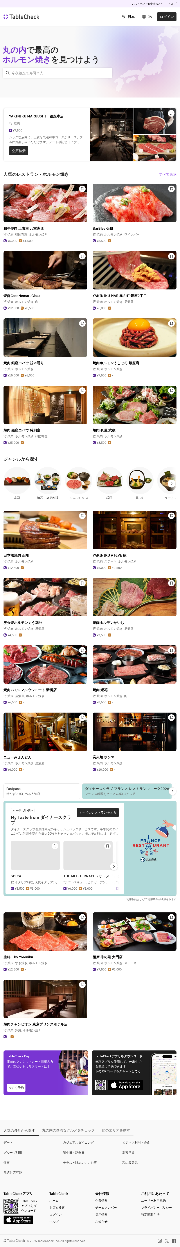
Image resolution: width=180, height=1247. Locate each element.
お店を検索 (57, 1208)
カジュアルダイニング (78, 1142)
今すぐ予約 (16, 1088)
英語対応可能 (13, 1173)
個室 (7, 1163)
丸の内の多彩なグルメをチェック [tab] (68, 1130)
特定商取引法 (150, 1215)
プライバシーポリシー (156, 1208)
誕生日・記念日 (74, 1153)
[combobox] (57, 73)
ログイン (167, 16)
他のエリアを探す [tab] (116, 1130)
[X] (166, 1240)
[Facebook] (173, 1240)
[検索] (7, 73)
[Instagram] (159, 1240)
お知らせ (101, 1222)
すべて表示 (167, 174)
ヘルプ (172, 3)
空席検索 (19, 151)
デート (8, 1142)
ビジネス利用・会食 (136, 1142)
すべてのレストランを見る (97, 812)
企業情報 (101, 1201)
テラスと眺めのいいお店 (80, 1163)
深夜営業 (128, 1153)
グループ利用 (13, 1153)
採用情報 (101, 1215)
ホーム (54, 1201)
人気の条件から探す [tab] (19, 1130)
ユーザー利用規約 (153, 1201)
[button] (27, 234)
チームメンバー (106, 1208)
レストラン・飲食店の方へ (147, 3)
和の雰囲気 (130, 1163)
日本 (131, 16)
